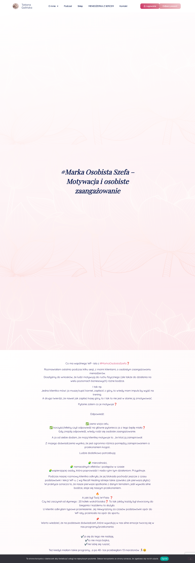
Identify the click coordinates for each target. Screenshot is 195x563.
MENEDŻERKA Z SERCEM (101, 6)
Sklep (80, 6)
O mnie (52, 6)
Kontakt (123, 6)
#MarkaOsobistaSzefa (113, 363)
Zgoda (164, 558)
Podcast (68, 6)
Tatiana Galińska (27, 6)
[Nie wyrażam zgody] (190, 558)
